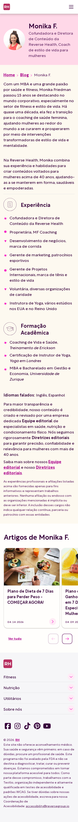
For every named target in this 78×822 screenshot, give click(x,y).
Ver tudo (15, 638)
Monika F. (42, 74)
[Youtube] (46, 726)
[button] (71, 6)
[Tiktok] (17, 726)
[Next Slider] (67, 639)
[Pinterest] (37, 725)
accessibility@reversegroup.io (47, 806)
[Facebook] (7, 726)
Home (9, 74)
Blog (24, 74)
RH (17, 739)
